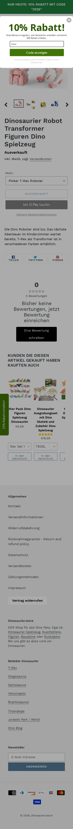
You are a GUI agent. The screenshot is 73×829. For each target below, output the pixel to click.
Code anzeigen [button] (36, 52)
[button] (69, 20)
